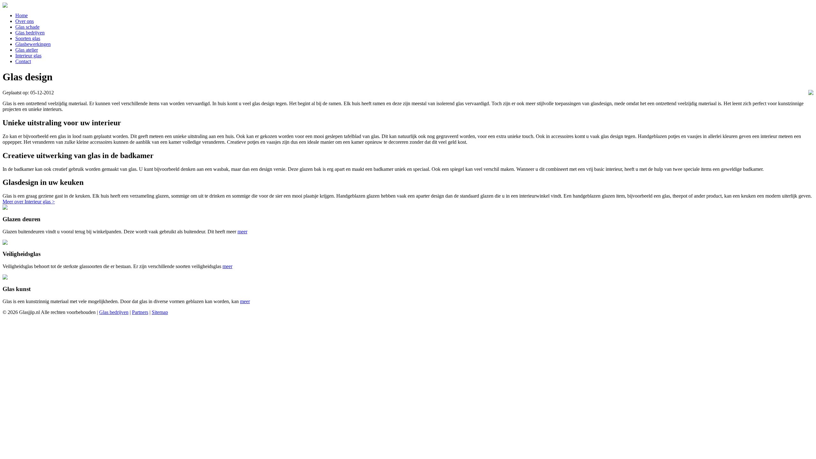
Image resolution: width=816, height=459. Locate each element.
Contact (23, 61)
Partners (140, 312)
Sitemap (160, 312)
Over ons (24, 21)
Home (21, 15)
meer (242, 231)
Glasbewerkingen (33, 44)
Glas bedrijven (30, 32)
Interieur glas (28, 55)
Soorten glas (27, 38)
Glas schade (27, 27)
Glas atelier (26, 50)
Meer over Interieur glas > (29, 201)
